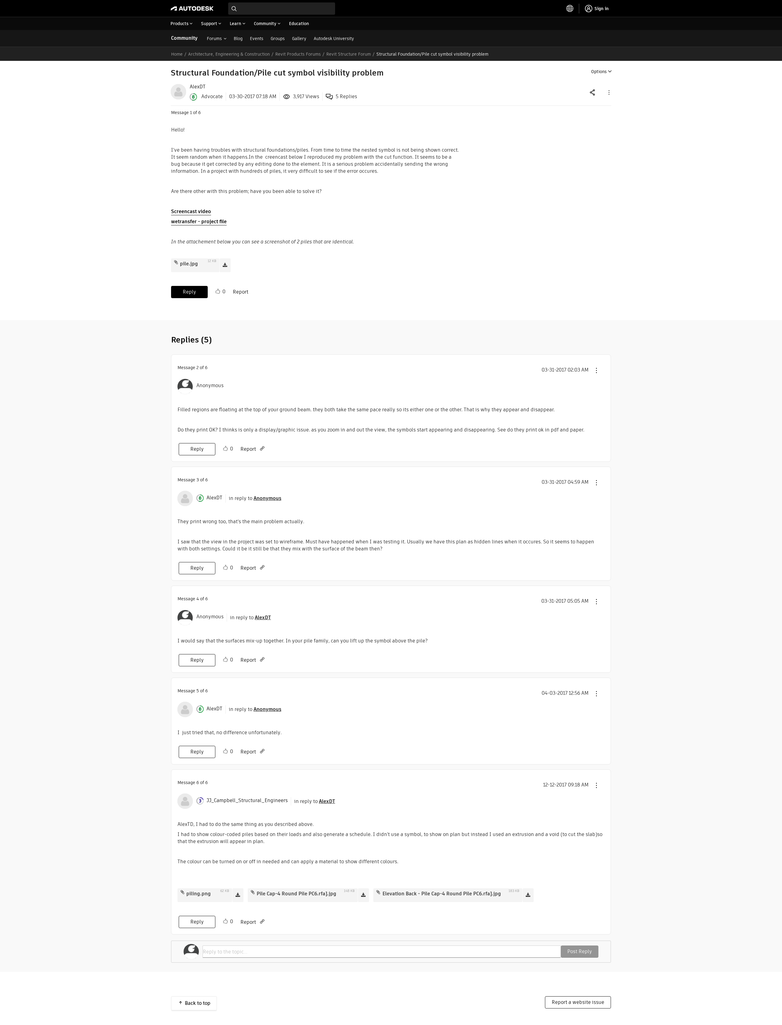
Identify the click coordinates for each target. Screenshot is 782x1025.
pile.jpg (189, 263)
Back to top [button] (197, 1003)
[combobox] (281, 8)
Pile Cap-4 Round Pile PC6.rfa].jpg (296, 893)
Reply (189, 291)
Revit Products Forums (298, 54)
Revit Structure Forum (348, 54)
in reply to (255, 498)
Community (184, 38)
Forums (214, 38)
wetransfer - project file (199, 221)
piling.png (198, 893)
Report (240, 291)
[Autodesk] (192, 9)
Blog (238, 38)
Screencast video (191, 211)
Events (256, 38)
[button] (608, 92)
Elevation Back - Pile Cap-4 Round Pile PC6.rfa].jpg (441, 893)
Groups (278, 38)
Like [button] (218, 291)
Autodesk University (334, 38)
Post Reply (579, 951)
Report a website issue (578, 1002)
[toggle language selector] (570, 8)
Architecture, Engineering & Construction (229, 54)
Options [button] (599, 71)
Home (177, 54)
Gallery (299, 38)
